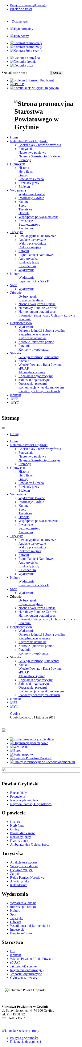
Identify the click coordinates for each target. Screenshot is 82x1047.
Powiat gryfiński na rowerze (37, 236)
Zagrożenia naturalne (32, 338)
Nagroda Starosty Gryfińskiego (39, 156)
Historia (24, 167)
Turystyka (25, 209)
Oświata (24, 213)
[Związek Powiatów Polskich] (31, 758)
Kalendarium (27, 266)
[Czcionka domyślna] (25, 58)
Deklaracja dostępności (25, 1041)
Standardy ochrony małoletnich (39, 391)
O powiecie (17, 468)
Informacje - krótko (31, 198)
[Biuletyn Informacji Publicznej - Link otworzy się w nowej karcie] (32, 80)
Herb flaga (26, 171)
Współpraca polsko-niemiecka (38, 217)
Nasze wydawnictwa (32, 152)
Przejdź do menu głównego (28, 5)
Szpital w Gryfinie (31, 300)
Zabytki (24, 251)
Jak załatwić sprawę (32, 372)
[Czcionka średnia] (23, 61)
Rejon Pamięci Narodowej (36, 255)
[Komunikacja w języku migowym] (34, 88)
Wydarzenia (26, 270)
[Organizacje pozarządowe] (29, 743)
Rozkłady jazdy (29, 183)
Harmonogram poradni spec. (37, 311)
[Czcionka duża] (21, 65)
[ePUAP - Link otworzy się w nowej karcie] (17, 84)
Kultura (24, 202)
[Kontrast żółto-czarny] (26, 50)
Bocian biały (18, 792)
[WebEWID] (19, 747)
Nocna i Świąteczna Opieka (37, 304)
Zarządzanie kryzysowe (34, 334)
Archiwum (26, 228)
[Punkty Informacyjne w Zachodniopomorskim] (42, 762)
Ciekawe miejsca (30, 247)
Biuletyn (24, 186)
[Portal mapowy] (22, 754)
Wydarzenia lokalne (32, 194)
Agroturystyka (28, 258)
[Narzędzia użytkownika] (3, 428)
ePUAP (24, 368)
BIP (12, 951)
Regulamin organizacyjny (36, 376)
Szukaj (6, 73)
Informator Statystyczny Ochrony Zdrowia (47, 315)
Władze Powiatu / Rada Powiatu (40, 364)
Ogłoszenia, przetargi (33, 383)
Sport (22, 205)
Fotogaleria (26, 148)
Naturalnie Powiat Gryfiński (29, 445)
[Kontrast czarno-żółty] (26, 47)
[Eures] (15, 750)
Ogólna (15, 713)
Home (14, 441)
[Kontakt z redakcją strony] (20, 1030)
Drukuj (15, 434)
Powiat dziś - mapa (31, 179)
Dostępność (20, 21)
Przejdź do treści (21, 9)
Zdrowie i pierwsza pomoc (36, 342)
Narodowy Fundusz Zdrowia (38, 308)
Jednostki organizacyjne (34, 380)
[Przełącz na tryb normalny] (21, 29)
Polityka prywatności (24, 1038)
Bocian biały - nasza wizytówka (40, 145)
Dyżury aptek (28, 296)
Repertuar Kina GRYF (34, 281)
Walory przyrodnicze (32, 243)
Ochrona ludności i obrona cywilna (42, 330)
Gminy (23, 175)
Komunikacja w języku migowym (41, 387)
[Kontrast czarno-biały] (26, 43)
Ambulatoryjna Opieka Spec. (29, 844)
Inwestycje (26, 220)
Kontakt (24, 361)
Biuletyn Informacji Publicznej (39, 357)
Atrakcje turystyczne (32, 239)
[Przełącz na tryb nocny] (19, 36)
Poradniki (25, 319)
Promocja (25, 160)
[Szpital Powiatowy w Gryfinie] (32, 739)
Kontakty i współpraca (34, 349)
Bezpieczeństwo (29, 224)
